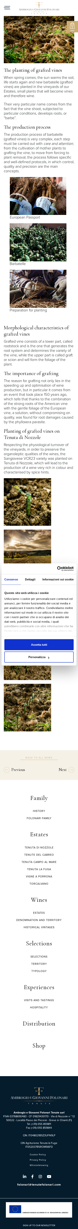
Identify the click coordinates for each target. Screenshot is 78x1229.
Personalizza (36, 657)
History (39, 811)
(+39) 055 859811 (41, 1124)
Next (63, 769)
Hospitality (39, 1008)
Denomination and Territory (39, 920)
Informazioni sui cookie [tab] (58, 579)
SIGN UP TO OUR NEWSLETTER (39, 1225)
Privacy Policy (38, 1160)
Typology (39, 971)
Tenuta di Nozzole (39, 848)
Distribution (39, 1023)
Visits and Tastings (39, 1000)
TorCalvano (39, 884)
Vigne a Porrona (39, 877)
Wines (39, 899)
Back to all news (39, 757)
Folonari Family (39, 818)
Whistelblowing (39, 1165)
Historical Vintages (39, 927)
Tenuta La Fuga (39, 869)
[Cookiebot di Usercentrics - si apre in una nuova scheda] (57, 568)
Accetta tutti (39, 644)
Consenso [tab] (11, 579)
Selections (39, 943)
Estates (39, 834)
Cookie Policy (38, 1154)
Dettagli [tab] (30, 579)
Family (39, 798)
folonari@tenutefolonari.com (39, 1184)
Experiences (39, 987)
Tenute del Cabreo (39, 855)
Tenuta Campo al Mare (39, 862)
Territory (39, 964)
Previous (18, 769)
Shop (39, 1045)
